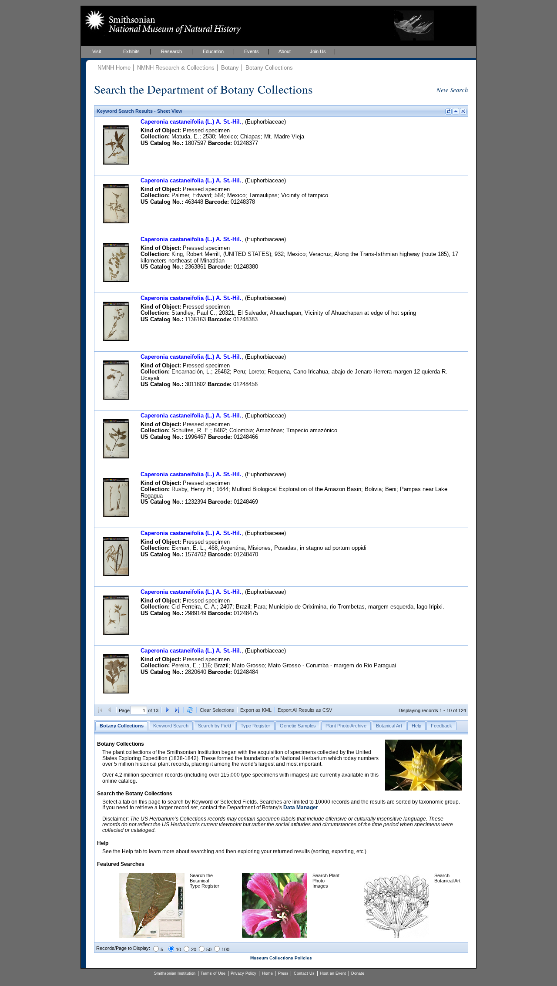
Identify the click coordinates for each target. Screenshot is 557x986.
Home (267, 973)
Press (283, 973)
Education (213, 51)
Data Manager (300, 807)
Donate (357, 973)
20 (193, 949)
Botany (230, 67)
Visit (96, 51)
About (284, 51)
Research (171, 51)
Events (251, 51)
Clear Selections (217, 710)
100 (225, 949)
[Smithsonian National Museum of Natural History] (161, 22)
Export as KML (256, 710)
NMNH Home (114, 67)
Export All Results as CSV (305, 710)
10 (178, 949)
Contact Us (304, 973)
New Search (452, 89)
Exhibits (131, 51)
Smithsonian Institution (174, 973)
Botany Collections (269, 67)
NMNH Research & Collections (176, 67)
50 (208, 949)
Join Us (318, 51)
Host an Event (333, 973)
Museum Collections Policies (281, 958)
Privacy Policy (243, 973)
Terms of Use (213, 973)
